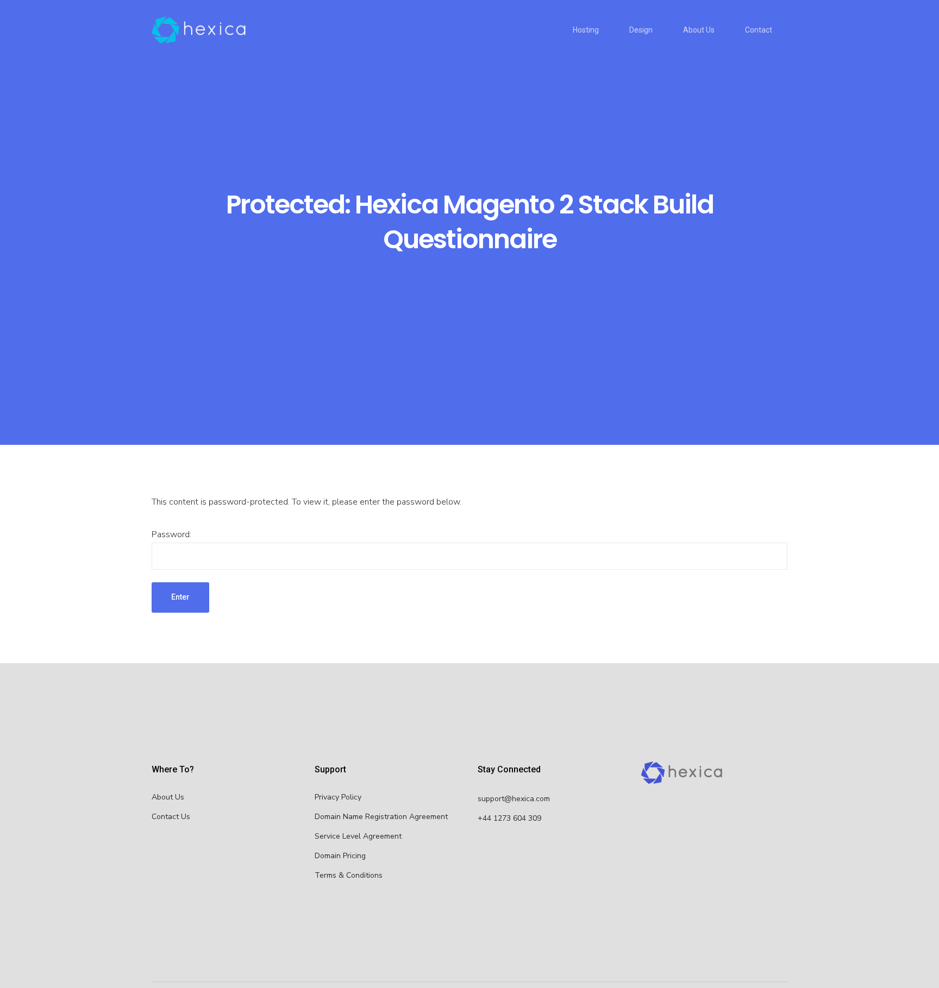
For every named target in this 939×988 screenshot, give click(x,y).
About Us (168, 797)
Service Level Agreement (358, 836)
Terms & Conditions (349, 875)
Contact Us (171, 816)
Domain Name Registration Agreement (381, 816)
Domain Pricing (340, 856)
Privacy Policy (338, 797)
